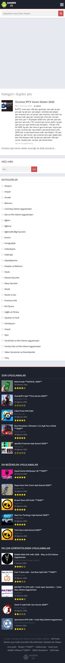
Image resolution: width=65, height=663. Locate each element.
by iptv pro (26, 112)
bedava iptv (26, 140)
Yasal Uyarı (53, 647)
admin (38, 106)
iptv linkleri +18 (51, 132)
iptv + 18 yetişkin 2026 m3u (34, 119)
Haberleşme (10, 249)
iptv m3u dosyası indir (24, 137)
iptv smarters (44, 114)
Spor (7, 335)
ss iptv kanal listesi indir (34, 132)
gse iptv (30, 117)
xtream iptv (39, 117)
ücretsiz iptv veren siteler (45, 122)
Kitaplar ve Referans (13, 266)
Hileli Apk (9, 254)
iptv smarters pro (22, 114)
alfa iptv (34, 109)
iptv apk (50, 109)
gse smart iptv (46, 127)
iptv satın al (34, 127)
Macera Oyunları (12, 277)
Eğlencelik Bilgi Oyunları (15, 231)
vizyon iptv (57, 127)
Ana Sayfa (11, 647)
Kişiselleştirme (11, 260)
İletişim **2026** (26, 647)
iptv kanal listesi (45, 140)
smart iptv (26, 109)
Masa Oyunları (11, 283)
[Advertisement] (32, 53)
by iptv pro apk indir (42, 137)
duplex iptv (57, 135)
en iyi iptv (34, 114)
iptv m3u (18, 119)
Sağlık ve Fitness (12, 312)
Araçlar (8, 191)
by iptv (26, 127)
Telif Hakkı (54, 650)
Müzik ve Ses (10, 294)
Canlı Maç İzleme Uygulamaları (18, 208)
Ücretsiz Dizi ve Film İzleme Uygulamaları (23, 346)
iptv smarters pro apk (43, 135)
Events (8, 237)
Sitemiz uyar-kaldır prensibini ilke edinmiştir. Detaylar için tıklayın (33, 642)
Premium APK (11, 300)
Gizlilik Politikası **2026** (19, 650)
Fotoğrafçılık (10, 243)
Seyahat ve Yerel (12, 317)
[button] (60, 13)
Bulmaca (8, 203)
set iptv (35, 140)
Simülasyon (10, 323)
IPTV (19, 109)
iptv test (18, 122)
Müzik (7, 289)
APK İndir (55, 638)
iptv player (36, 112)
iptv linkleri (36, 129)
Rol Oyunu (9, 306)
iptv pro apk (24, 124)
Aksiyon (8, 186)
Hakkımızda (41, 647)
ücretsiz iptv (26, 129)
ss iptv (17, 129)
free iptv (47, 117)
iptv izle (57, 119)
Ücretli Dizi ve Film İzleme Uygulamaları (22, 340)
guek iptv (42, 109)
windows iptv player (50, 112)
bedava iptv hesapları (39, 124)
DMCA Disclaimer (40, 650)
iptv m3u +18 (28, 122)
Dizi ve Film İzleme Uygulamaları (19, 214)
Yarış (7, 357)
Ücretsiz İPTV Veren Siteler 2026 (34, 102)
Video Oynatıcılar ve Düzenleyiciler (20, 352)
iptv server (28, 135)
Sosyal (7, 329)
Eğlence (8, 226)
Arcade (8, 197)
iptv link (50, 119)
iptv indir (55, 114)
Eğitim (7, 220)
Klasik (7, 272)
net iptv (55, 117)
